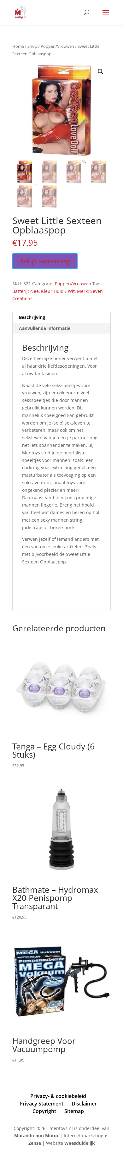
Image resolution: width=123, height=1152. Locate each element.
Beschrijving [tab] (32, 317)
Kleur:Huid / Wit (58, 291)
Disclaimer (84, 1103)
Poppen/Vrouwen (57, 46)
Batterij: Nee (25, 291)
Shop (32, 46)
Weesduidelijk (79, 1143)
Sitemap (74, 1111)
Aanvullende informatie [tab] (44, 328)
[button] (100, 71)
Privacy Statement (41, 1103)
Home (18, 46)
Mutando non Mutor (37, 1135)
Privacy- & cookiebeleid (58, 1096)
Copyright (44, 1111)
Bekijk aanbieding (45, 261)
